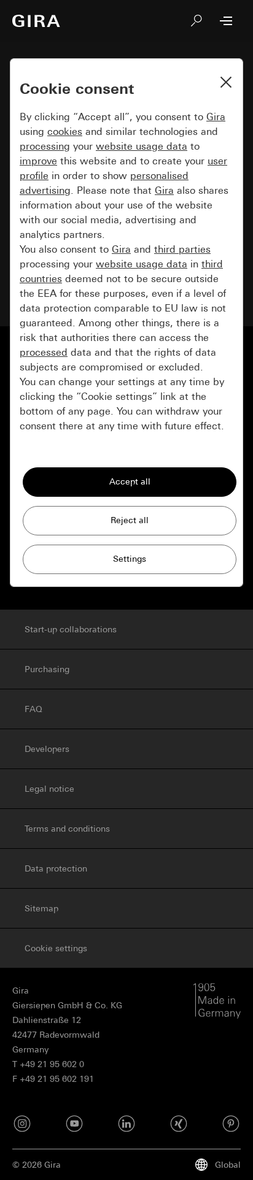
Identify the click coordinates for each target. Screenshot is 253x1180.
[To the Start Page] (36, 21)
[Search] (196, 21)
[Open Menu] (226, 21)
